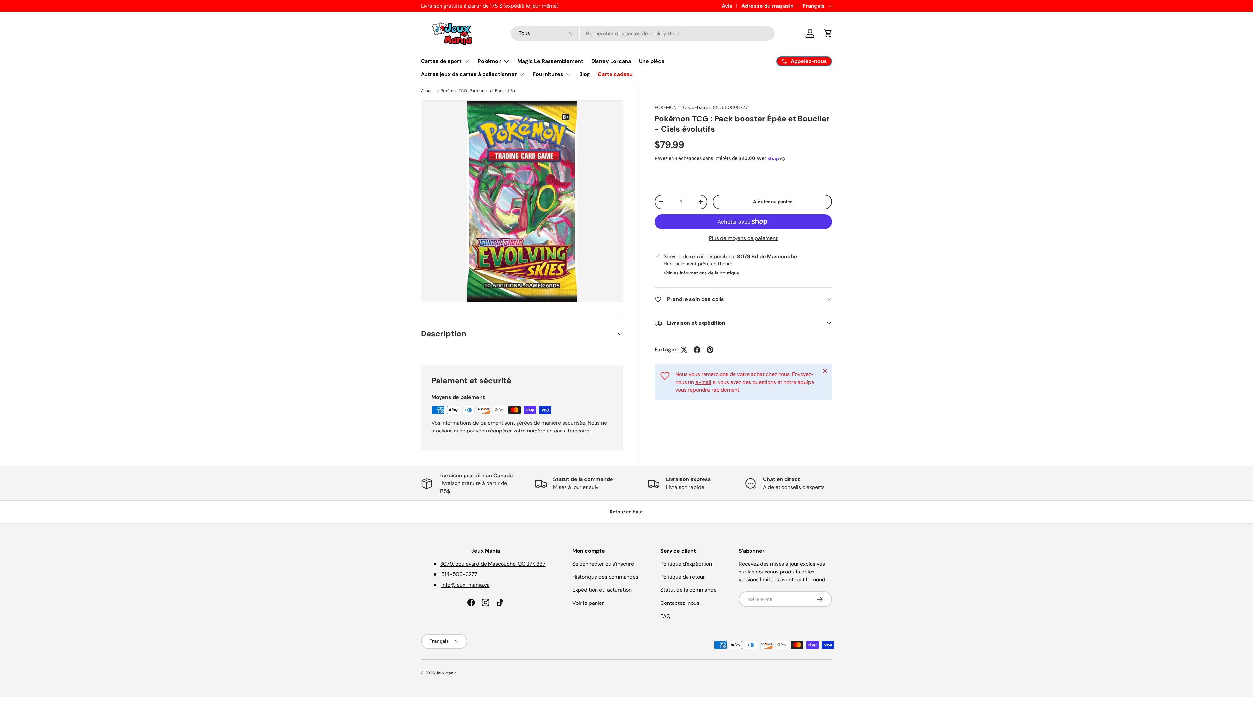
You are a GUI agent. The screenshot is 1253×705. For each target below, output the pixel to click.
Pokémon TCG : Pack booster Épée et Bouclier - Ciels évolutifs (480, 91)
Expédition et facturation (602, 590)
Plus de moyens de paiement (743, 238)
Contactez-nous (679, 603)
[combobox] (643, 33)
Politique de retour (682, 576)
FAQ (665, 616)
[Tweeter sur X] (683, 349)
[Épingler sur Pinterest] (710, 349)
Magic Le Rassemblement (550, 61)
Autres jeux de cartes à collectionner (469, 74)
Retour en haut (626, 512)
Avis (727, 5)
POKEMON (666, 107)
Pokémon (490, 61)
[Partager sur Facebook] (697, 349)
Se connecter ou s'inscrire (603, 563)
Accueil (428, 91)
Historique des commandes (605, 576)
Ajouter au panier (772, 202)
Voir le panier (588, 603)
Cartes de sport (441, 61)
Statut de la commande (688, 590)
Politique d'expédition (686, 563)
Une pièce (652, 61)
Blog (584, 74)
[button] (828, 33)
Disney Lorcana (611, 61)
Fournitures (548, 74)
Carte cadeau (615, 74)
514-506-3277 (459, 574)
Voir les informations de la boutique (701, 273)
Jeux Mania (446, 673)
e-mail (703, 382)
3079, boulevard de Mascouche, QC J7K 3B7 (493, 563)
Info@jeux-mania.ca (465, 584)
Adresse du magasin (767, 5)
